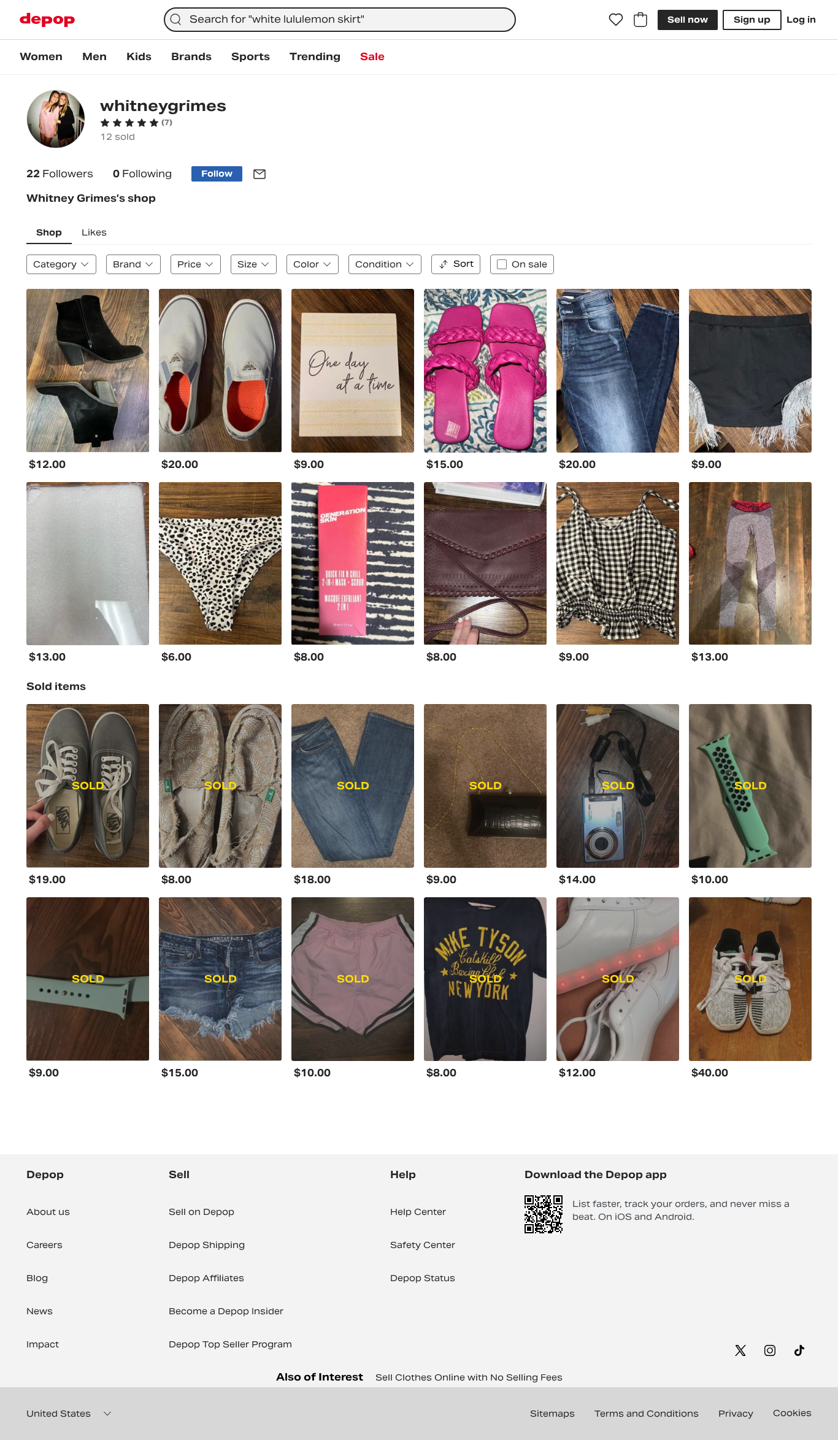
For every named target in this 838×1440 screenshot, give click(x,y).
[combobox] (340, 19)
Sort (463, 263)
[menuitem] (41, 57)
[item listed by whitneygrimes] (87, 371)
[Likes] (616, 19)
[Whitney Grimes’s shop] (55, 120)
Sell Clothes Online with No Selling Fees (469, 1377)
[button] (136, 122)
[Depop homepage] (47, 20)
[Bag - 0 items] (640, 19)
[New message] (259, 174)
